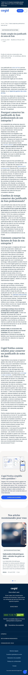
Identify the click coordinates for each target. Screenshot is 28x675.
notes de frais (16, 67)
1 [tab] (12, 580)
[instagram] (14, 610)
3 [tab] (15, 580)
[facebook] (21, 610)
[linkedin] (6, 610)
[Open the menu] (25, 10)
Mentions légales (14, 651)
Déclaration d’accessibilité (14, 658)
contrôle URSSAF (8, 144)
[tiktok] (17, 610)
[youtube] (10, 610)
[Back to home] (5, 10)
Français (14, 665)
